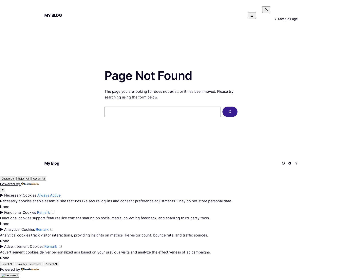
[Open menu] (252, 15)
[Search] (230, 112)
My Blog (53, 15)
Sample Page (288, 19)
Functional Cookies (20, 212)
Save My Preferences (29, 264)
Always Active (49, 195)
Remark (43, 212)
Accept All (39, 178)
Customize (8, 178)
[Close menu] (266, 9)
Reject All (23, 178)
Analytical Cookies (19, 229)
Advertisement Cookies (23, 246)
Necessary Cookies (20, 195)
